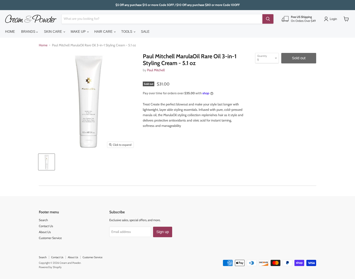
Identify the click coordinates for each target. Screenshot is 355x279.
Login (333, 19)
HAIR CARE (103, 31)
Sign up (162, 232)
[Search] (267, 19)
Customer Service (50, 238)
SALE (145, 31)
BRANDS (28, 31)
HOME (10, 31)
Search (43, 220)
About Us (45, 232)
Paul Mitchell (156, 70)
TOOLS (127, 31)
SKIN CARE (53, 31)
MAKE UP (78, 31)
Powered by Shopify (50, 267)
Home (43, 45)
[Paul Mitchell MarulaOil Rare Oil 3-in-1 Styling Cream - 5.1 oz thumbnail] (46, 162)
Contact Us (46, 226)
